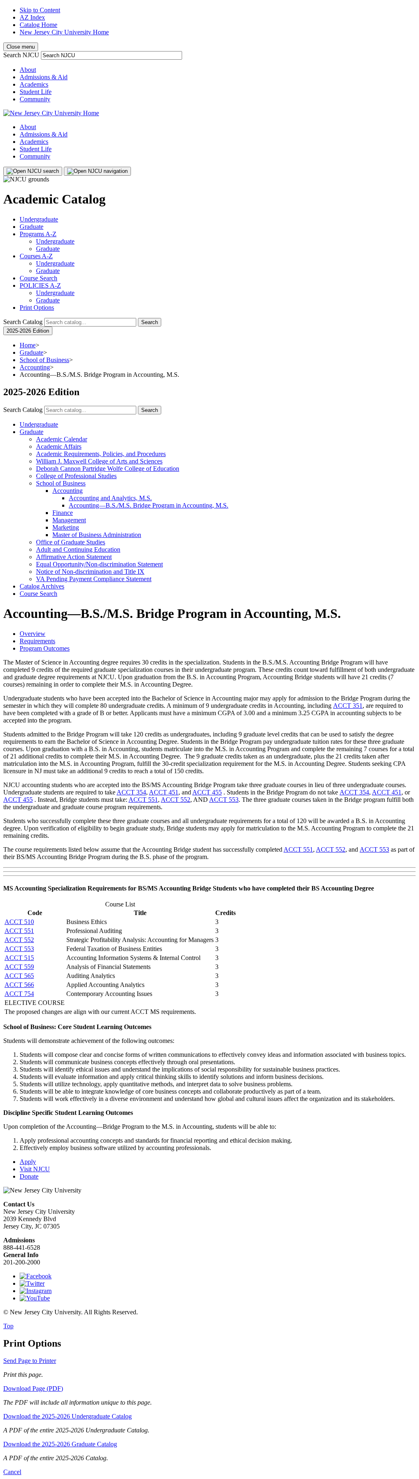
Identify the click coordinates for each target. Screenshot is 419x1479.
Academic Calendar (61, 439)
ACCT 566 (19, 984)
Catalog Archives (42, 586)
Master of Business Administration (96, 534)
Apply (28, 1161)
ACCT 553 (224, 799)
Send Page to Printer (29, 1360)
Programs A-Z (38, 233)
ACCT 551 (143, 799)
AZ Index (32, 17)
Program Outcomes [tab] (45, 648)
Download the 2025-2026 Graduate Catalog (60, 1444)
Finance (62, 512)
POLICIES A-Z (40, 285)
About (28, 69)
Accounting (35, 367)
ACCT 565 (19, 975)
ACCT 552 (175, 799)
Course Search (38, 278)
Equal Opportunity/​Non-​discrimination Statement (99, 564)
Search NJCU (21, 54)
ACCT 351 (348, 705)
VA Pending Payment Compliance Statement (93, 578)
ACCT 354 (131, 792)
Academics (34, 84)
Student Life (36, 91)
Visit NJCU (35, 1169)
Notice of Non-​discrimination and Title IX (90, 571)
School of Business (44, 359)
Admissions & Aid (44, 77)
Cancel (12, 1471)
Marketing (65, 527)
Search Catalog (23, 321)
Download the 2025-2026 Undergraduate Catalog (67, 1416)
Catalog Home (38, 24)
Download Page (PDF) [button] (33, 1388)
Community (35, 99)
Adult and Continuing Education (78, 549)
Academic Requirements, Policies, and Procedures (101, 453)
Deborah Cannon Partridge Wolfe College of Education (107, 468)
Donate (29, 1176)
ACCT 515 (19, 957)
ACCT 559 (19, 966)
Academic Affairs (58, 446)
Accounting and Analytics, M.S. (110, 497)
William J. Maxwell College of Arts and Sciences (99, 461)
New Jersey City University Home (64, 32)
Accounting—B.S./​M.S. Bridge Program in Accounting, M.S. (148, 505)
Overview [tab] (32, 633)
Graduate (31, 226)
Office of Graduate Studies (70, 542)
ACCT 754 (19, 993)
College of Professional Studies (76, 475)
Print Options (37, 307)
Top (8, 1325)
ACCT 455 (207, 792)
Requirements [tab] (37, 641)
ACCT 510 (19, 921)
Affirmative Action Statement (74, 556)
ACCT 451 (163, 792)
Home (28, 345)
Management (69, 520)
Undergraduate (39, 219)
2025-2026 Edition (28, 331)
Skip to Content (40, 10)
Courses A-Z (36, 256)
